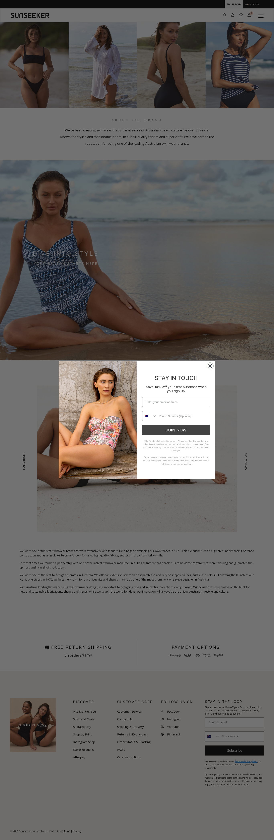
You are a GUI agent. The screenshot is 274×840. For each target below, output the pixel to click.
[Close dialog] (210, 365)
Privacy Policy (202, 457)
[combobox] (149, 416)
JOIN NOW (176, 430)
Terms (188, 457)
